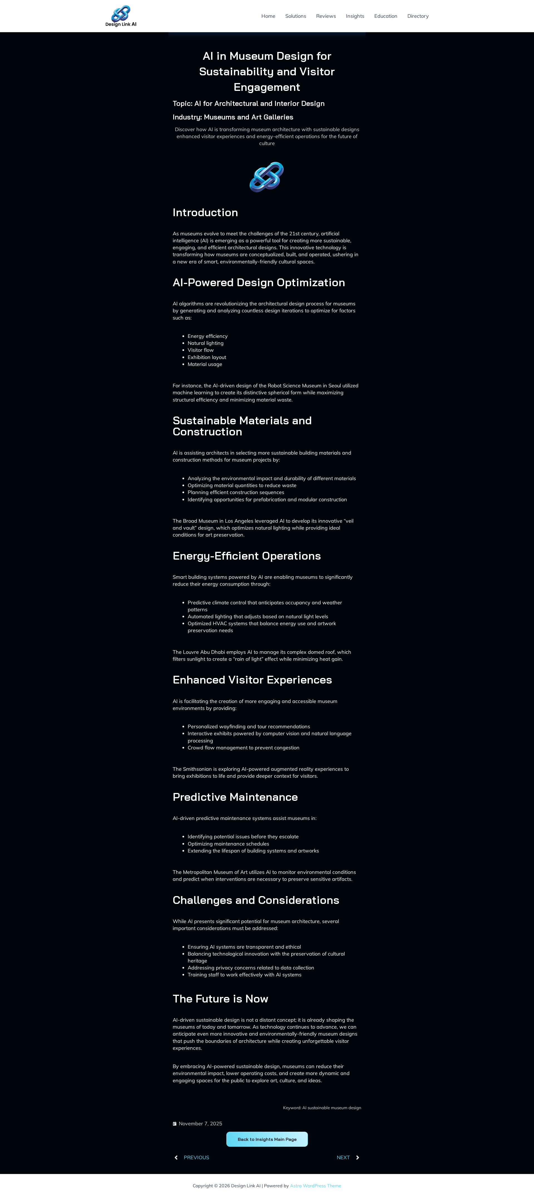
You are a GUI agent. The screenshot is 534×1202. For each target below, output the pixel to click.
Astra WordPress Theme (315, 1185)
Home (268, 16)
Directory (418, 16)
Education (385, 16)
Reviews (326, 16)
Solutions (295, 16)
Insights (355, 16)
